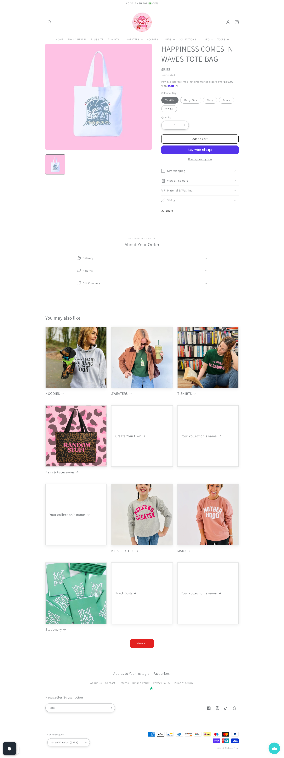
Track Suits (124, 593)
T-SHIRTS (184, 393)
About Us (96, 683)
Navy (210, 100)
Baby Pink (190, 100)
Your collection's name (199, 436)
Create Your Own (128, 436)
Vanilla (169, 100)
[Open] (9, 748)
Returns (124, 683)
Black (226, 100)
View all (142, 643)
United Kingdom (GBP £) (64, 742)
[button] (49, 22)
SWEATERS (119, 393)
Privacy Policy (161, 683)
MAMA (182, 551)
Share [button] (169, 210)
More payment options (200, 159)
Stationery (53, 629)
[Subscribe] (110, 707)
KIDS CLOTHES (122, 551)
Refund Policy (141, 683)
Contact (110, 683)
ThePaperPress (232, 748)
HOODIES (52, 393)
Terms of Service (183, 683)
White (169, 109)
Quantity (166, 117)
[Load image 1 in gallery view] (55, 164)
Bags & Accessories (60, 472)
